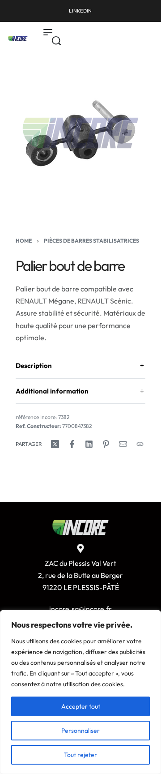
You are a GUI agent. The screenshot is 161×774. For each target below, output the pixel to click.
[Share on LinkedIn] (89, 444)
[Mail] (123, 444)
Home (24, 240)
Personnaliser (80, 731)
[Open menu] (48, 32)
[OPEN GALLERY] (80, 133)
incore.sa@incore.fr (80, 608)
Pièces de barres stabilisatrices (91, 240)
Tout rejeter (80, 755)
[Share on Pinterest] (106, 444)
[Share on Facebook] (72, 444)
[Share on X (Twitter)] (55, 444)
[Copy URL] (140, 444)
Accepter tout (80, 706)
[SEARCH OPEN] (56, 41)
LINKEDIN (80, 11)
